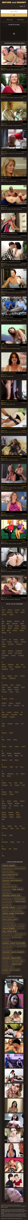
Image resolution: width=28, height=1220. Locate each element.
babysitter (9, 621)
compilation (19, 644)
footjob (16, 689)
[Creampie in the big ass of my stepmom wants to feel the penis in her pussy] (14, 417)
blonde (3, 628)
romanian (4, 794)
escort (16, 676)
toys (17, 828)
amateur (10, 610)
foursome (4, 692)
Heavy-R (24, 402)
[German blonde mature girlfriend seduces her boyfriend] (14, 529)
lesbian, (4, 237)
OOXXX (24, 514)
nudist (11, 767)
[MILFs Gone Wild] (14, 1165)
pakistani (4, 783)
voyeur (9, 489)
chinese (16, 641)
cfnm (3, 641)
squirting (4, 814)
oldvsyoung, (15, 237)
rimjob (16, 792)
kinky (3, 739)
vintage (12, 842)
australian (4, 614)
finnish (23, 687)
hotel (21, 714)
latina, (12, 432)
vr (23, 842)
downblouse (5, 669)
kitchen (9, 739)
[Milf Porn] (14, 1076)
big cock (10, 626)
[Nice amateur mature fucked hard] (14, 361)
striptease (4, 817)
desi (17, 664)
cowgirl (3, 651)
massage (9, 753)
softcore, (24, 292)
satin (3, 801)
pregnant (17, 785)
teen (15, 826)
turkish (23, 828)
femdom (18, 685)
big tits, (7, 125)
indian (3, 723)
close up (23, 641)
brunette (15, 630)
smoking (16, 805)
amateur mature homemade (9, 886)
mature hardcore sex (6, 898)
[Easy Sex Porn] (14, 1046)
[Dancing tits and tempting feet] (14, 278)
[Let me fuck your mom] (14, 584)
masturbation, (15, 571)
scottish (9, 801)
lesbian (17, 746)
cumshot (13, 655)
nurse (21, 767)
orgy (3, 776)
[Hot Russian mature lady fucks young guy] (14, 334)
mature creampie (5, 883)
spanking (10, 812)
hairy (3, 712)
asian (16, 612)
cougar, (8, 264)
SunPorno (24, 68)
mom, (18, 69)
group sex (16, 705)
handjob (9, 712)
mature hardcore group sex (8, 922)
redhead (4, 792)
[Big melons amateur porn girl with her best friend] (14, 111)
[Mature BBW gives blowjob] (14, 306)
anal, (4, 125)
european (4, 678)
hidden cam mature (22, 907)
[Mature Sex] (14, 1091)
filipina (9, 687)
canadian (4, 639)
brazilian (16, 628)
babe (3, 621)
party (10, 783)
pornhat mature (8, 907)
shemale (22, 801)
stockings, (6, 489)
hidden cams (5, 714)
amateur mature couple (11, 969)
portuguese (4, 785)
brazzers (23, 628)
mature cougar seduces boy (9, 925)
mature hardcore (5, 939)
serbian (15, 801)
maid (3, 753)
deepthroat (10, 664)
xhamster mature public (16, 910)
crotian (3, 653)
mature (21, 97)
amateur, (4, 97)
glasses (11, 703)
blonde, (4, 69)
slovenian (4, 805)
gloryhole (18, 703)
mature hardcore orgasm (10, 919)
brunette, (8, 292)
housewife (4, 717)
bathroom (17, 621)
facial (11, 685)
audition (23, 612)
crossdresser (19, 651)
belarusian (15, 623)
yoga (3, 855)
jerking (11, 732)
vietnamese (5, 842)
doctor (10, 666)
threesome (4, 828)
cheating (9, 641)
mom (2, 266)
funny (17, 692)
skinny (3, 803)
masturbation (17, 753)
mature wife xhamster (19, 898)
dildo (22, 664)
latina (10, 746)
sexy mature (18, 889)
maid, (10, 571)
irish (22, 723)
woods (15, 849)
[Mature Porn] (14, 1001)
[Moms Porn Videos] (14, 1180)
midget (16, 755)
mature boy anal (5, 936)
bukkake (22, 630)
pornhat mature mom (6, 948)
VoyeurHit (24, 486)
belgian (22, 623)
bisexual (24, 626)
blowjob (10, 628)
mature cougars (8, 865)
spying (17, 812)
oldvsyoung (21, 69)
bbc (23, 621)
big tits (17, 626)
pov (21, 125)
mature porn (21, 925)
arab (3, 612)
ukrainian (4, 835)
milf (15, 181)
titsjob (11, 828)
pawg (15, 783)
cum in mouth (18, 653)
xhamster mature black (7, 933)
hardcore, (8, 69)
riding (10, 792)
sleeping (10, 803)
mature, (12, 69)
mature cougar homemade (7, 877)
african (3, 610)
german (12, 698)
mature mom (5, 910)
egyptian (10, 676)
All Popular (21, 19)
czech (3, 657)
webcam (3, 294)
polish (21, 783)
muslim (17, 760)
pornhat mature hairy (6, 904)
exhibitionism (12, 678)
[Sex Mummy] (14, 986)
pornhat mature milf (6, 892)
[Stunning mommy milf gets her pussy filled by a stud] (14, 55)
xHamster (24, 151)
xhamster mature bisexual (7, 871)
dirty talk (4, 666)
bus (10, 632)
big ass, (8, 97)
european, (15, 264)
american (17, 610)
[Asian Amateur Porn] (14, 1031)
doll (24, 666)
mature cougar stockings (10, 874)
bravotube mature (6, 889)
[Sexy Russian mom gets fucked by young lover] (14, 445)
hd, (19, 97)
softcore (4, 808)
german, (12, 97)
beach (8, 623)
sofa (22, 805)
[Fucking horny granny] (14, 83)
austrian (11, 614)
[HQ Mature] (14, 1016)
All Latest (10, 19)
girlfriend (4, 703)
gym (23, 705)
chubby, (18, 487)
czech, (11, 264)
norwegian (4, 767)
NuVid (25, 319)
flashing (10, 689)
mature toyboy (5, 960)
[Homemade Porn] (14, 1105)
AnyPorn (24, 542)
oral (14, 404)
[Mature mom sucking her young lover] (14, 389)
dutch (12, 669)
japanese (4, 732)
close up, (11, 153)
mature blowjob (8, 928)
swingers (18, 817)
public (23, 785)
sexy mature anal (9, 931)
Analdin (24, 96)
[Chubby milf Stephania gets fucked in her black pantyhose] (14, 473)
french (11, 692)
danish (3, 664)
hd (22, 712)
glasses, (14, 543)
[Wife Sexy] (14, 1120)
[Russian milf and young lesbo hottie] (14, 222)
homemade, (18, 153)
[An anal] (14, 501)
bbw (3, 623)
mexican (10, 755)
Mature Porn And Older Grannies (14, 2)
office (3, 773)
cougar (3, 646)
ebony (3, 676)
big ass (3, 626)
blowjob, (14, 320)
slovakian (17, 803)
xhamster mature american (8, 966)
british (8, 630)
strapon (18, 814)
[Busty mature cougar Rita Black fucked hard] (14, 250)
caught (22, 639)
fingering (16, 687)
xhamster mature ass (19, 868)
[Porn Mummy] (14, 1195)
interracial (10, 723)
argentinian (9, 612)
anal (23, 610)
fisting (3, 689)
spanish (24, 432)
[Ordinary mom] (14, 194)
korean (15, 739)
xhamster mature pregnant (13, 951)
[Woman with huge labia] (14, 557)
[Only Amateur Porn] (14, 1150)
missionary (4, 760)
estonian (22, 676)
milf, (15, 69)
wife (10, 849)
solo (10, 808)
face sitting (5, 685)
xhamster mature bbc (6, 954)
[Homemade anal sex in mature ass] (14, 139)
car (10, 639)
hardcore (16, 712)
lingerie (23, 746)
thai (21, 826)
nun (17, 767)
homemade (14, 714)
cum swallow (5, 655)
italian (3, 726)
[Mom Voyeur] (14, 1061)
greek (9, 705)
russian (20, 237)
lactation (4, 746)
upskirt (11, 835)
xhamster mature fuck (6, 868)
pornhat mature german (7, 901)
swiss (3, 819)
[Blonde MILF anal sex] (14, 166)
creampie (10, 651)
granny (3, 705)
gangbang (4, 698)
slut (10, 805)
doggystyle (18, 666)
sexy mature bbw (21, 946)
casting (16, 639)
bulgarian (4, 632)
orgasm (23, 773)
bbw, (8, 320)
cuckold (10, 653)
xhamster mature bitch (11, 957)
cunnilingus (21, 655)
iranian (17, 723)
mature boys (20, 901)
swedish (11, 817)
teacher (10, 826)
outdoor (9, 776)
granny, (16, 97)
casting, (14, 487)
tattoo (3, 826)
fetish (3, 687)
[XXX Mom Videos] (14, 1135)
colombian (11, 644)
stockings (11, 814)
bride (3, 630)
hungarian (12, 717)
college (4, 644)
